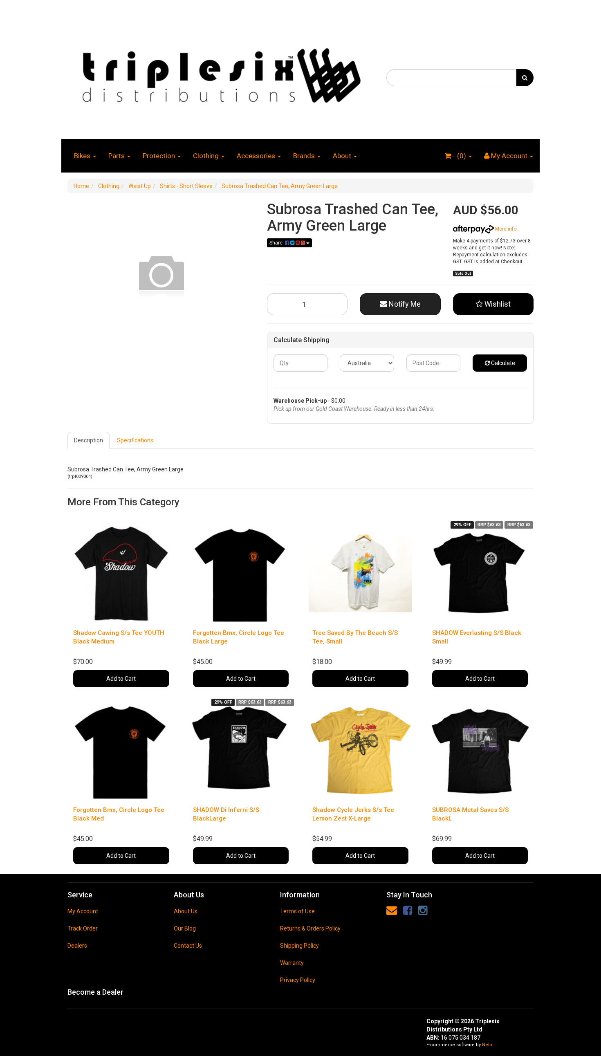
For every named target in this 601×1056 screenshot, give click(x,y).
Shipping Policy (299, 945)
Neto (487, 1044)
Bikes (83, 156)
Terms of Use (297, 911)
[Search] (525, 77)
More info (505, 229)
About (343, 156)
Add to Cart (121, 678)
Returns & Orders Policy (310, 928)
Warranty (292, 963)
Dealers (77, 945)
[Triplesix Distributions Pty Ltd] (220, 73)
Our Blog (185, 928)
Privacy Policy (297, 980)
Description (88, 440)
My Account (82, 911)
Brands (304, 156)
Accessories (257, 156)
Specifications (135, 440)
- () (459, 156)
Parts (117, 156)
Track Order (82, 928)
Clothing (206, 156)
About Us (185, 911)
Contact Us (188, 945)
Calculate (502, 363)
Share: (277, 243)
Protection (160, 156)
